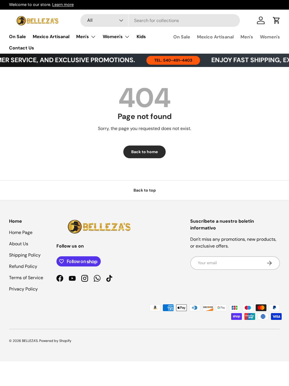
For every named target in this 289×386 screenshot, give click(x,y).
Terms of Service (26, 278)
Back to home (144, 151)
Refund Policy (23, 266)
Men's (246, 37)
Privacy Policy (23, 289)
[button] (276, 20)
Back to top (144, 190)
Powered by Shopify (55, 341)
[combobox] (160, 20)
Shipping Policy (25, 255)
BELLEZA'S (30, 341)
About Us (18, 244)
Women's (270, 37)
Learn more (63, 4)
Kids (141, 37)
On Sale (17, 37)
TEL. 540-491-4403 (170, 60)
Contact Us (21, 48)
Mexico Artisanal (51, 37)
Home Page (20, 232)
